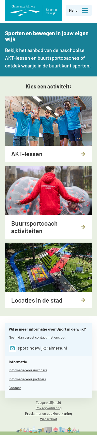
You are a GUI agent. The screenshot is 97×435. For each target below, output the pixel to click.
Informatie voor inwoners (28, 370)
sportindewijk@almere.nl (42, 348)
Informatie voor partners (27, 379)
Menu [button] (73, 10)
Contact (15, 388)
